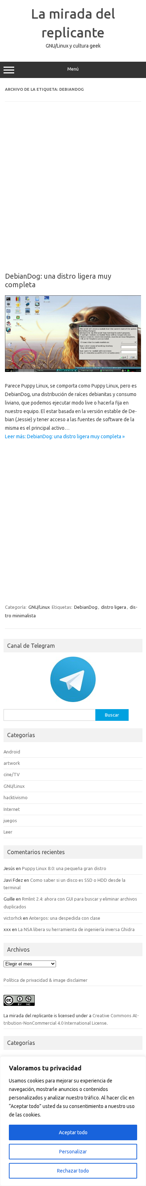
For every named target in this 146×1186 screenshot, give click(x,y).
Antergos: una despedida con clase (64, 917)
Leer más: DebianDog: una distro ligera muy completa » (65, 436)
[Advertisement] (73, 192)
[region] (73, 1121)
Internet (12, 809)
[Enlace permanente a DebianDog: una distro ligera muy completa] (73, 370)
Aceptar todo (73, 1132)
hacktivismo (16, 797)
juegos (10, 820)
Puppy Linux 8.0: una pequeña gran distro (64, 868)
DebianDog (85, 607)
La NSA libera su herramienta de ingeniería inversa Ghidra (76, 929)
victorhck (13, 917)
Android (12, 751)
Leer (8, 831)
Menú (73, 69)
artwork (12, 763)
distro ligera (113, 607)
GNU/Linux (39, 607)
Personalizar (73, 1151)
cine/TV (11, 774)
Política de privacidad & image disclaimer (46, 980)
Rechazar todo (73, 1171)
